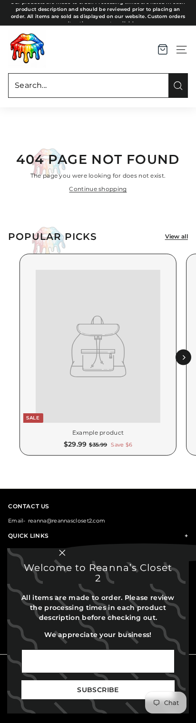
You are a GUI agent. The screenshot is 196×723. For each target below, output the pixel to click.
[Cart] (162, 49)
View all (176, 236)
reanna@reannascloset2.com (67, 520)
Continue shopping (98, 188)
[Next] (183, 357)
